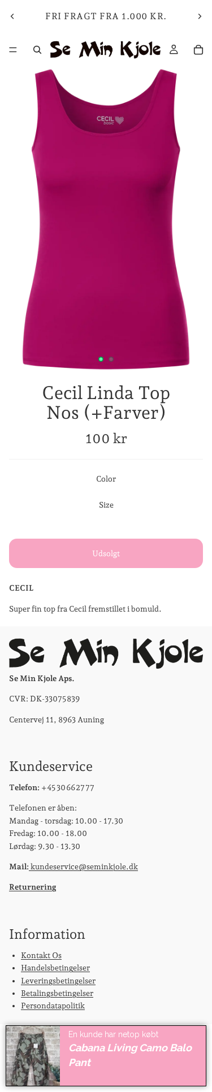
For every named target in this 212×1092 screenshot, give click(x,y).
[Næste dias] (199, 16)
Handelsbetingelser (55, 967)
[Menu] (13, 50)
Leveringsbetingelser (58, 980)
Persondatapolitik (53, 1005)
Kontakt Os (41, 955)
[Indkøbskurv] (198, 49)
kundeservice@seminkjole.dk (83, 866)
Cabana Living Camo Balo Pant (130, 1055)
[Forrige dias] (12, 16)
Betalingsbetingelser (57, 993)
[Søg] (37, 49)
